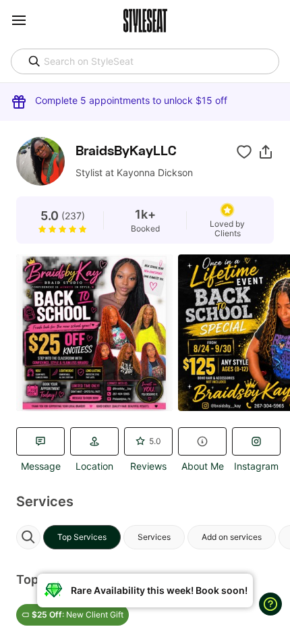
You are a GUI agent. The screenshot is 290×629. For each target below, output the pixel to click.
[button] (266, 152)
